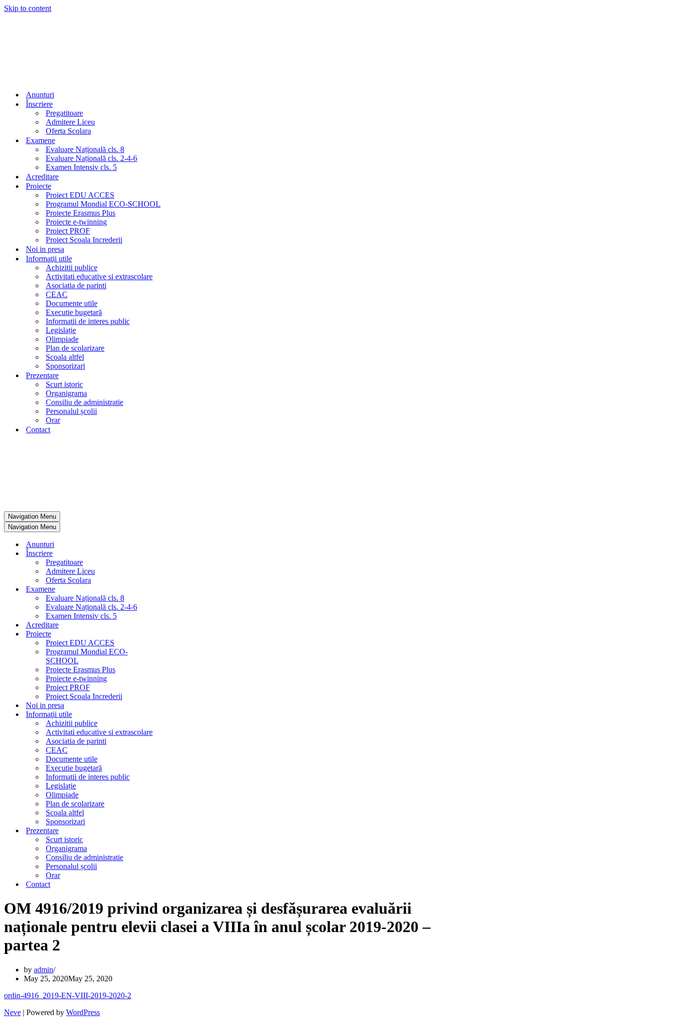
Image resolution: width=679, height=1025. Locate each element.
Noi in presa (45, 249)
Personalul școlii (71, 411)
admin (43, 969)
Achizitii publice (71, 267)
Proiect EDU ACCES (80, 195)
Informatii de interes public (88, 321)
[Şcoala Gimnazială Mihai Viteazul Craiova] (38, 77)
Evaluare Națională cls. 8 (85, 149)
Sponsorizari (65, 366)
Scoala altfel (65, 357)
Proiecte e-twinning (76, 222)
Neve (12, 1012)
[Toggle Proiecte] (178, 634)
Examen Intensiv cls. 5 (81, 167)
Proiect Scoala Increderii (84, 240)
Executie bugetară (74, 312)
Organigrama (66, 393)
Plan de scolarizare (75, 348)
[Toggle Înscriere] (178, 554)
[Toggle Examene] (178, 589)
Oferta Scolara (68, 131)
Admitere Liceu (70, 122)
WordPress (83, 1012)
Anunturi (40, 94)
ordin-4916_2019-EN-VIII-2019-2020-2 (67, 995)
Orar (53, 420)
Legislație (61, 330)
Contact (38, 429)
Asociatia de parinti (76, 285)
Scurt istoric (64, 384)
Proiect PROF (68, 231)
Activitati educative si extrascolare (99, 276)
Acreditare (42, 176)
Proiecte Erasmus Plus (80, 213)
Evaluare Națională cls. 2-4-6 (91, 158)
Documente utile (71, 303)
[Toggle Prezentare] (178, 831)
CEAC (57, 294)
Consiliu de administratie (84, 402)
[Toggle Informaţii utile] (178, 714)
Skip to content (27, 8)
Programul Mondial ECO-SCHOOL (103, 204)
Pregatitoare (64, 113)
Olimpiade (62, 339)
